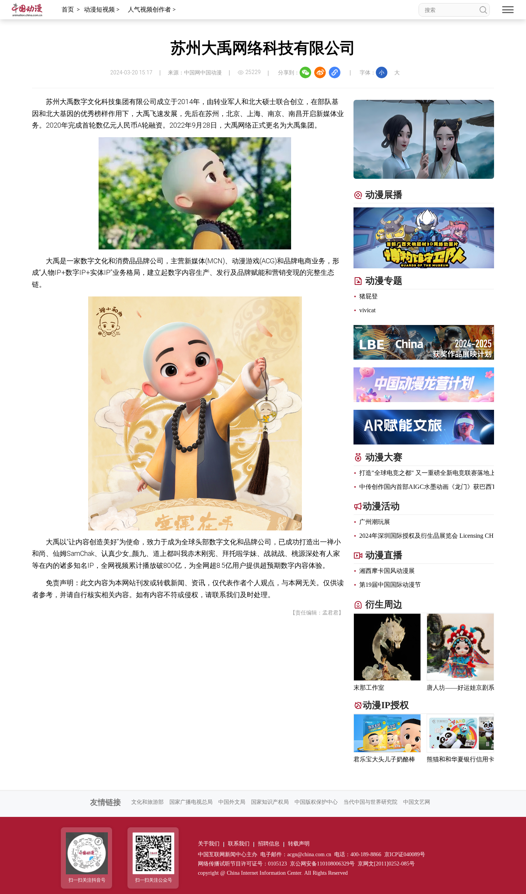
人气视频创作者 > (152, 9)
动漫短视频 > (102, 9)
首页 (68, 9)
